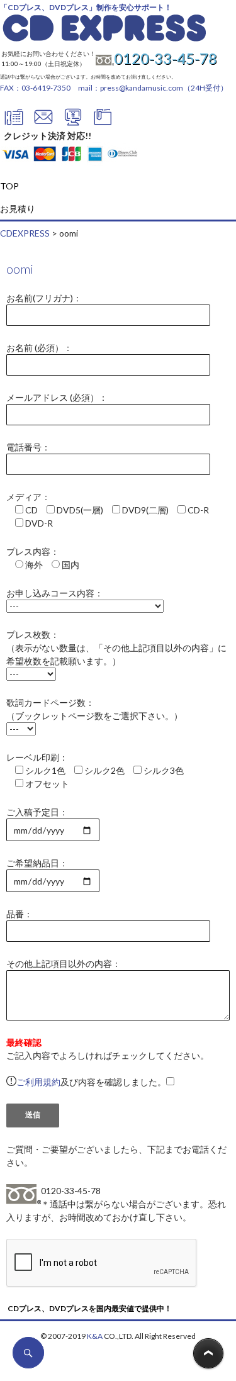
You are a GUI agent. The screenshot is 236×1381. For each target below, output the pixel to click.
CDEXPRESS (25, 233)
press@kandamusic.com (141, 87)
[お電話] (14, 122)
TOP (9, 186)
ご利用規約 (38, 1081)
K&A (95, 1336)
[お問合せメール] (43, 122)
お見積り (17, 208)
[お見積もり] (73, 122)
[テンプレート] (102, 122)
